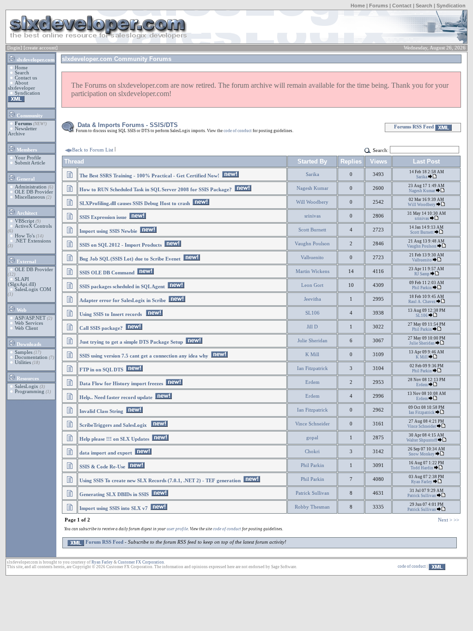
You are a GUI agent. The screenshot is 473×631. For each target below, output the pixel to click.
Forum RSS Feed (103, 542)
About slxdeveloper (21, 85)
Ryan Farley (422, 481)
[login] (14, 47)
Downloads (28, 344)
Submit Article (30, 162)
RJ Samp (422, 274)
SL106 (312, 313)
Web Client (26, 328)
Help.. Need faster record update (115, 397)
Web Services (29, 323)
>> (456, 519)
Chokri (312, 451)
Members (26, 149)
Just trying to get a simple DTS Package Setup (131, 342)
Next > (445, 519)
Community (29, 115)
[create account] (41, 47)
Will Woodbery (312, 202)
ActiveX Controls (33, 226)
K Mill (312, 354)
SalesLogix (26, 386)
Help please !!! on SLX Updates (114, 439)
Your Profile (28, 157)
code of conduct (238, 130)
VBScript (24, 221)
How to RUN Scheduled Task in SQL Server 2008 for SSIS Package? (155, 189)
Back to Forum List (92, 149)
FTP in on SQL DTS (101, 369)
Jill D (312, 326)
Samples (23, 352)
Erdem (312, 382)
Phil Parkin (422, 287)
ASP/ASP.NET (30, 318)
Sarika (312, 174)
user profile (177, 529)
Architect (26, 213)
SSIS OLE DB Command (106, 272)
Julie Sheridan (312, 340)
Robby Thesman (312, 507)
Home (358, 5)
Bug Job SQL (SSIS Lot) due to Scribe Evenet (130, 258)
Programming (29, 391)
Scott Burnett (312, 229)
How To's (25, 235)
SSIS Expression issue (103, 217)
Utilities (23, 362)
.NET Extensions (33, 240)
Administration (31, 186)
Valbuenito (312, 257)
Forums (378, 5)
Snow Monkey (422, 454)
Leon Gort (312, 285)
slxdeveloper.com (35, 59)
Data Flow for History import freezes (121, 383)
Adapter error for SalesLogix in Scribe (122, 300)
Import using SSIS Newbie (108, 231)
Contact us (26, 77)
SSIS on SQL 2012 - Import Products (120, 245)
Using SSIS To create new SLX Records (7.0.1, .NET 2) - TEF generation (160, 480)
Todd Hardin (422, 468)
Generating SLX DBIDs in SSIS (114, 494)
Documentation (31, 357)
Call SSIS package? (101, 328)
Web (20, 310)
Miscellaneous (30, 197)
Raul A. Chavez (422, 301)
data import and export (105, 452)
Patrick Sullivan (312, 493)
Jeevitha (312, 299)
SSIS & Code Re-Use (102, 466)
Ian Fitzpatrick (312, 368)
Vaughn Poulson (312, 243)
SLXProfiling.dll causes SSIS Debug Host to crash (134, 203)
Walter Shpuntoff (422, 440)
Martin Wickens (312, 271)
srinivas (312, 215)
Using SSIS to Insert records (111, 314)
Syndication (451, 5)
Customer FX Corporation (141, 562)
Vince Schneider (312, 423)
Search (424, 5)
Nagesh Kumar (312, 188)
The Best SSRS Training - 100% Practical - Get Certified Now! (149, 175)
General (25, 179)
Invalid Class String (101, 411)
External (25, 261)
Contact (402, 5)
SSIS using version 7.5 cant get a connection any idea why (143, 355)
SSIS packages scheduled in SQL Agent (122, 286)
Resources (27, 378)
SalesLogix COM (33, 289)
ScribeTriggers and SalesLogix (113, 425)
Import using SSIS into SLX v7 (113, 508)
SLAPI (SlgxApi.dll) (22, 282)
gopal (312, 437)
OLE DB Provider (34, 191)
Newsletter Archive (22, 131)
